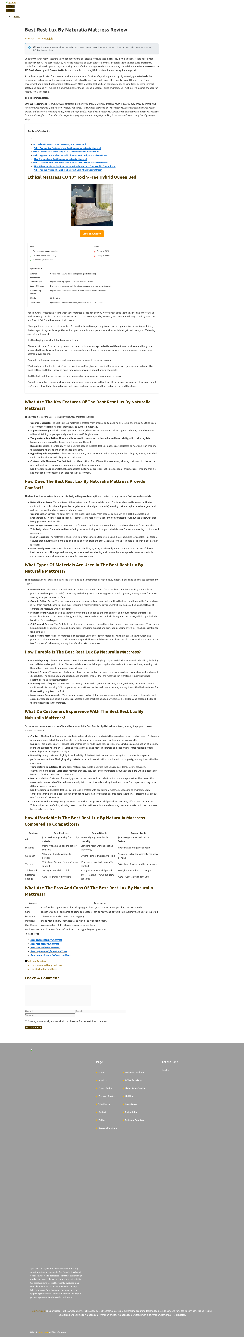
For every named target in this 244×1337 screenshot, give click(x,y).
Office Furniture (133, 1080)
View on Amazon (92, 233)
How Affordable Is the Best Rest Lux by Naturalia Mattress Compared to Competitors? (75, 166)
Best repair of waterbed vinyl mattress (50, 955)
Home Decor (131, 1104)
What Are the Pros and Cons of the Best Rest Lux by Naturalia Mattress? (68, 170)
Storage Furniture (107, 1128)
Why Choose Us (105, 1104)
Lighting (129, 1096)
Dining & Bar (131, 1112)
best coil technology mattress (42, 969)
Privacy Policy (105, 1088)
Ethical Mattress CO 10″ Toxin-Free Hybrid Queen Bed (60, 144)
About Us (102, 1080)
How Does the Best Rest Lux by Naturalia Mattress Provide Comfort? (66, 152)
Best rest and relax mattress (45, 947)
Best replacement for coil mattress (48, 951)
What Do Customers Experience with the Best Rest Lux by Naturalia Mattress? (71, 163)
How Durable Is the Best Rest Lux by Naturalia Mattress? (60, 159)
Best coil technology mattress (46, 940)
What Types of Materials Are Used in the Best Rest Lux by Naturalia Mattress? (71, 155)
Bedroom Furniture (36, 961)
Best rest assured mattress (44, 943)
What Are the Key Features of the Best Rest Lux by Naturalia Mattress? (67, 148)
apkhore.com (39, 1311)
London (165, 1070)
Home (17, 16)
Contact (102, 1112)
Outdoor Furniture (134, 1072)
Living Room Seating (135, 1088)
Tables (101, 1120)
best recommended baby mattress (44, 965)
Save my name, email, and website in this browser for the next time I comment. (68, 1021)
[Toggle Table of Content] (30, 138)
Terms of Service (106, 1096)
